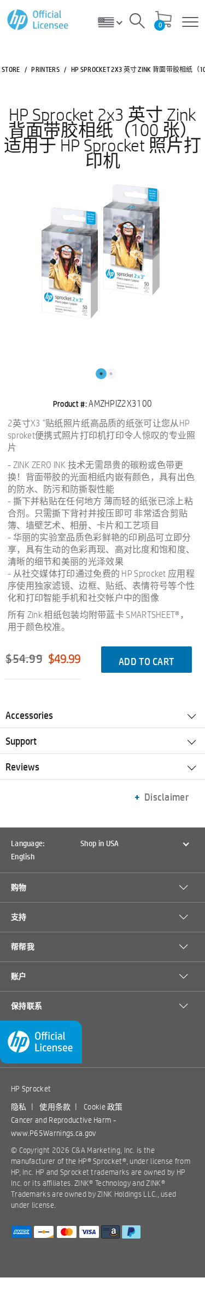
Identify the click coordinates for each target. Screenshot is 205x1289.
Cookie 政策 (103, 1107)
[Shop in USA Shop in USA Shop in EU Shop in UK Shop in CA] (114, 22)
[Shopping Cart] (163, 20)
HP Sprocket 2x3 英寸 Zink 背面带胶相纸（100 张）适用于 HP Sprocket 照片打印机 (102, 137)
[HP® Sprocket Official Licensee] (38, 20)
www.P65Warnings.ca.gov (53, 1133)
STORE (11, 69)
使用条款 (55, 1107)
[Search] (137, 22)
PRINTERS (45, 69)
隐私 (19, 1107)
